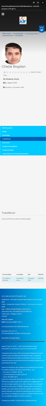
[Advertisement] (15, 104)
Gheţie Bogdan (7, 36)
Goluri (4, 131)
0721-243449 (9, 319)
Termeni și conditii (8, 400)
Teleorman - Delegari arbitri (12, 314)
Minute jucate (7, 128)
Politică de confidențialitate (26, 400)
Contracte (6, 143)
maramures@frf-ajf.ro (14, 322)
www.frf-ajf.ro (7, 346)
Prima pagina (6, 34)
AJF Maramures (18, 34)
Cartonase (6, 135)
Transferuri (6, 139)
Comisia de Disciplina (9, 146)
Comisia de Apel (7, 150)
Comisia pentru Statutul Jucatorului (15, 154)
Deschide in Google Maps (11, 338)
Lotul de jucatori (32, 34)
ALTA (41, 29)
